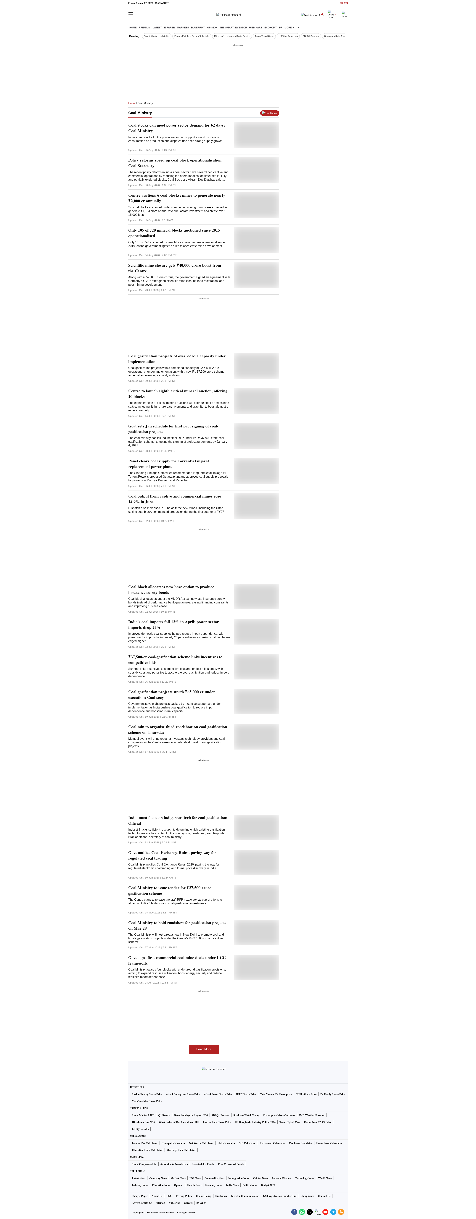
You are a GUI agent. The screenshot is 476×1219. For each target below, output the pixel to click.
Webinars (255, 27)
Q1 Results (164, 1115)
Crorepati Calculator (173, 1143)
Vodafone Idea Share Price (147, 1101)
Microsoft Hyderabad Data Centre (232, 36)
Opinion (212, 27)
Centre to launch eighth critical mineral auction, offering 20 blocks (177, 393)
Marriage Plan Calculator (181, 1150)
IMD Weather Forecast (312, 1115)
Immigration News (238, 1178)
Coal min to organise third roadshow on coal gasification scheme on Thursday (177, 729)
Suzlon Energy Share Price (147, 1094)
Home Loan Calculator (329, 1143)
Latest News (138, 1178)
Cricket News (260, 1178)
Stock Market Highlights (156, 36)
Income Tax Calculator (145, 1143)
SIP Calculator (247, 1143)
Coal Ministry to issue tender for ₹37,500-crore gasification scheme (169, 890)
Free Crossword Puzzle (231, 1164)
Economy (270, 27)
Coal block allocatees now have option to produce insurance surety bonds (171, 589)
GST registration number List (280, 1196)
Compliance (307, 1196)
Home (133, 27)
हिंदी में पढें (344, 3)
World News (325, 1178)
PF (280, 27)
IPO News (195, 1178)
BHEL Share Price (306, 1094)
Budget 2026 (268, 1185)
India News (232, 1185)
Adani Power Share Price (218, 1094)
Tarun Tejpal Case (264, 36)
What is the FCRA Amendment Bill (179, 1122)
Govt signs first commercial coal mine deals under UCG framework (177, 960)
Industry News (140, 1185)
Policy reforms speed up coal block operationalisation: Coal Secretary (175, 162)
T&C (169, 1196)
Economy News (213, 1185)
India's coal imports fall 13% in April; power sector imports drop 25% (173, 624)
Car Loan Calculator (300, 1143)
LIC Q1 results (140, 1129)
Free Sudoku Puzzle (203, 1164)
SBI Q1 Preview (311, 36)
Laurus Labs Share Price (217, 1122)
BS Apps (201, 1203)
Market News (178, 1178)
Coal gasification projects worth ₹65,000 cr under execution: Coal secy (171, 694)
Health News (194, 1185)
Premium (144, 27)
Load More (203, 1049)
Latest (157, 27)
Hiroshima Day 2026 (143, 1122)
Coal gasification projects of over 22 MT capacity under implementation (177, 358)
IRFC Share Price (246, 1094)
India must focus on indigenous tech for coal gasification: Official (177, 820)
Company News (158, 1178)
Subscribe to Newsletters (174, 1164)
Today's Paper (140, 1196)
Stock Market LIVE (143, 1115)
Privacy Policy (184, 1196)
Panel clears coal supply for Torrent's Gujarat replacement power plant (168, 463)
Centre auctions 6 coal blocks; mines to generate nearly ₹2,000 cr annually (176, 198)
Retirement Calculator (272, 1143)
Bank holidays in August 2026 (191, 1115)
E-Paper (169, 27)
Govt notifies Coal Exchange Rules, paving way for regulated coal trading (172, 855)
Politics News (249, 1185)
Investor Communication (245, 1196)
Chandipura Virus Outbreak (279, 1115)
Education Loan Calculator (147, 1150)
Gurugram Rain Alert (335, 36)
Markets (183, 27)
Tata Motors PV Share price (276, 1094)
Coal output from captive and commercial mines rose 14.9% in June (174, 498)
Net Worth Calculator (201, 1143)
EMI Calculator (226, 1143)
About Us (157, 1196)
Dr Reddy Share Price (332, 1094)
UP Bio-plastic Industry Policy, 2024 (255, 1122)
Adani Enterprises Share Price (183, 1094)
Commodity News (214, 1178)
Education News (161, 1185)
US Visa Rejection (288, 36)
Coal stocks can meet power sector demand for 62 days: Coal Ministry (176, 127)
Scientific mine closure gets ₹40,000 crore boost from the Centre (174, 268)
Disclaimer (221, 1196)
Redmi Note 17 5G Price (317, 1122)
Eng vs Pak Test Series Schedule (191, 36)
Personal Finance (281, 1178)
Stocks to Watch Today (246, 1115)
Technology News (304, 1178)
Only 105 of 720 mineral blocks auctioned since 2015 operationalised (174, 232)
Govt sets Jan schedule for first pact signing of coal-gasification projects (173, 428)
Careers (188, 1203)
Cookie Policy (203, 1196)
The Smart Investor (233, 27)
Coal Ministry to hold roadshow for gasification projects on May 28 (177, 925)
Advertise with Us (142, 1203)
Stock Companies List (144, 1164)
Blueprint (198, 27)
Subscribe (174, 1203)
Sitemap (160, 1203)
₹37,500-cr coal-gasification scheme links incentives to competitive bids (175, 659)
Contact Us (324, 1196)
